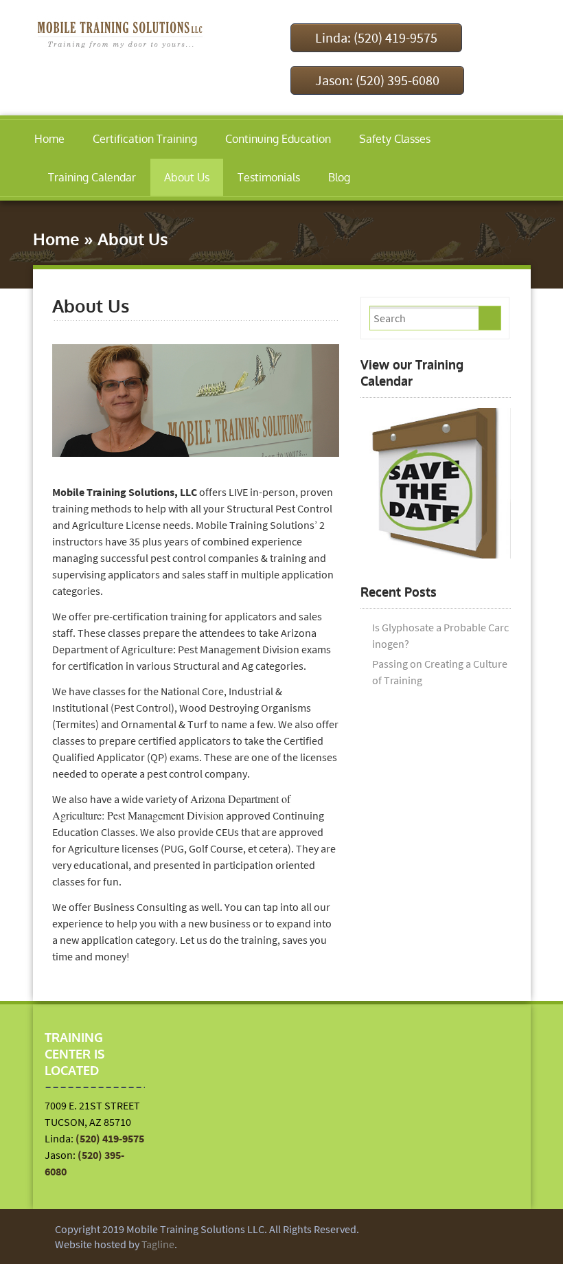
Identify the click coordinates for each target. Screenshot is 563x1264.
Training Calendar (92, 177)
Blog (339, 177)
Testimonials (269, 177)
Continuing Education (278, 139)
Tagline (157, 1244)
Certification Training (145, 139)
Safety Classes (394, 139)
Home (49, 139)
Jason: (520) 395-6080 (377, 80)
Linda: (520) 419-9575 (376, 37)
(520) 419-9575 (110, 1138)
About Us (186, 177)
